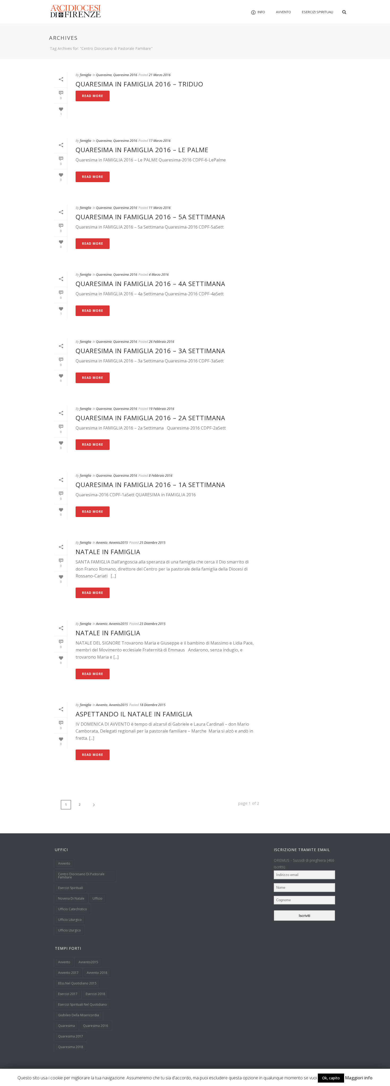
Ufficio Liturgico (70, 919)
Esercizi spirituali (70, 888)
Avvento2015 (118, 542)
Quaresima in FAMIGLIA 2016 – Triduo (139, 84)
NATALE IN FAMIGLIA (108, 551)
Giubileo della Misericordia (78, 1015)
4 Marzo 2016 (159, 274)
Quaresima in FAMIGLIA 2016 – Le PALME (142, 149)
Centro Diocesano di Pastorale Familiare (81, 875)
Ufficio (97, 898)
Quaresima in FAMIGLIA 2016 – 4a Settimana (150, 283)
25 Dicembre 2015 (153, 542)
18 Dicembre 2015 (153, 705)
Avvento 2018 (97, 972)
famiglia (85, 75)
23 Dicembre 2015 (153, 623)
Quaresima (104, 75)
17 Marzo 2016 (160, 140)
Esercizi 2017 (67, 994)
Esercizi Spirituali (317, 12)
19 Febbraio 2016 (161, 408)
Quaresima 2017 (70, 1036)
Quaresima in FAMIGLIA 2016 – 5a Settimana (150, 216)
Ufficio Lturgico (69, 930)
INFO (261, 12)
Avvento (283, 12)
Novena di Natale (71, 898)
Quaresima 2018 (70, 1047)
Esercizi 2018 (95, 994)
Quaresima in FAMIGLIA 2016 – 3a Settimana (150, 350)
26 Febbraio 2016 (161, 341)
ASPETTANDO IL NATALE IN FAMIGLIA (134, 714)
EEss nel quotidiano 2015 (77, 983)
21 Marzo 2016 (160, 75)
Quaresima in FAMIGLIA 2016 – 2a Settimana (150, 417)
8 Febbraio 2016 (160, 475)
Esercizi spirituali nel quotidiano (82, 1004)
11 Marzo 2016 (160, 207)
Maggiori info (358, 1078)
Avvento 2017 (68, 972)
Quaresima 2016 (125, 75)
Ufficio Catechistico (72, 909)
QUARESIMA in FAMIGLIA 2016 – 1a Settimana (150, 484)
